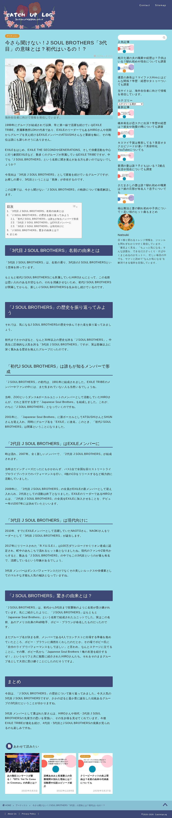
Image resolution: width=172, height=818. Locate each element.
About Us (12, 814)
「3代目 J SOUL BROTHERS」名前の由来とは (37, 211)
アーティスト (12, 36)
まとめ (13, 234)
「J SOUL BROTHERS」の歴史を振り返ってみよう (39, 215)
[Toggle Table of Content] (75, 206)
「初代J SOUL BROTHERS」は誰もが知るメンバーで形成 (46, 219)
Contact (144, 5)
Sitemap (160, 5)
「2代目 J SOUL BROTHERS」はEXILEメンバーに (43, 222)
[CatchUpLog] (29, 28)
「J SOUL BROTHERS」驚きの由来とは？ (34, 230)
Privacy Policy (29, 814)
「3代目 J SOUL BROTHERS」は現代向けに (39, 226)
